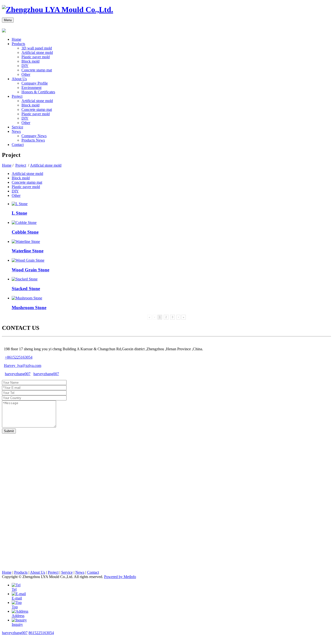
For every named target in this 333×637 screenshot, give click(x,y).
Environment (31, 88)
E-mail (17, 598)
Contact (18, 145)
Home (16, 39)
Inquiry (17, 624)
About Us (19, 79)
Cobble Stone (25, 232)
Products (18, 44)
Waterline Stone (27, 250)
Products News (33, 140)
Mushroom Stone (29, 307)
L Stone (19, 213)
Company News (34, 136)
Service (17, 127)
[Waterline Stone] (26, 241)
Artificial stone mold (37, 52)
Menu (8, 20)
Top (15, 607)
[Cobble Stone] (24, 222)
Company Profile (34, 83)
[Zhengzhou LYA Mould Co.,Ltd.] (57, 9)
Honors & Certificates (38, 92)
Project (17, 96)
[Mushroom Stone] (27, 298)
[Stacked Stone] (25, 279)
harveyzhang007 (17, 374)
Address (18, 616)
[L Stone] (20, 204)
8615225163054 (41, 633)
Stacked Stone (26, 288)
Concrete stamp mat (36, 70)
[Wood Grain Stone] (28, 260)
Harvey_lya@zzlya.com (22, 365)
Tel (14, 589)
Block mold (30, 61)
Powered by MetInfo (120, 577)
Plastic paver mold (35, 57)
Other (25, 74)
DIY (25, 66)
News (16, 131)
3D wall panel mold (36, 48)
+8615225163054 (18, 357)
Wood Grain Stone (30, 269)
